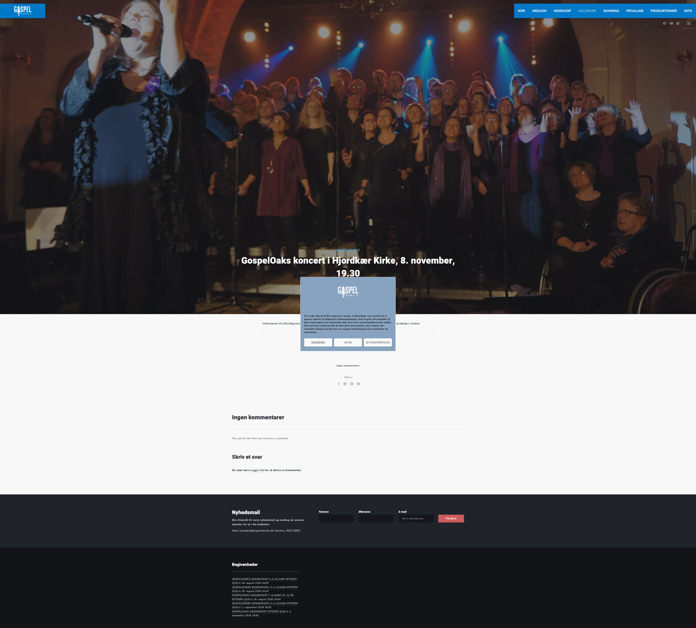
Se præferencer (378, 342)
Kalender (587, 11)
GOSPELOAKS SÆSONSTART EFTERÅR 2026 (259, 611)
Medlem (539, 11)
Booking (611, 11)
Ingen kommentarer (348, 365)
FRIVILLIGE (634, 11)
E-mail (403, 512)
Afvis (348, 342)
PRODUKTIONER (664, 11)
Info (688, 11)
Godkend (318, 342)
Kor (521, 11)
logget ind (257, 470)
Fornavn (324, 512)
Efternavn (364, 512)
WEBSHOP (562, 11)
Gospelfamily (347, 250)
